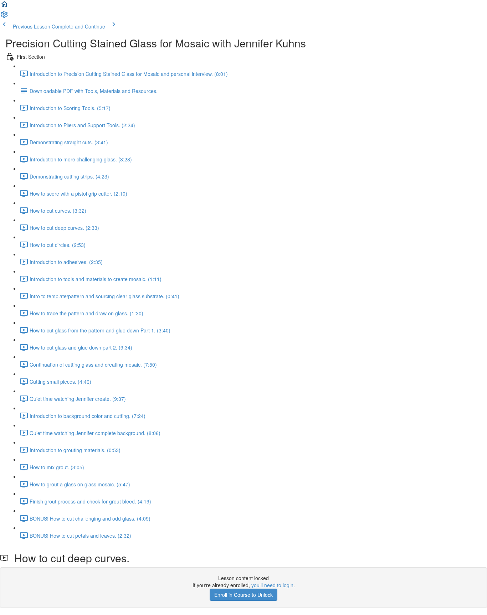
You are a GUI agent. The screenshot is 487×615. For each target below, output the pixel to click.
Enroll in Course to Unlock (243, 594)
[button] (4, 6)
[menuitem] (4, 16)
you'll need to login (272, 585)
